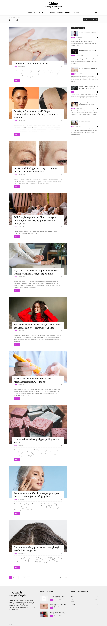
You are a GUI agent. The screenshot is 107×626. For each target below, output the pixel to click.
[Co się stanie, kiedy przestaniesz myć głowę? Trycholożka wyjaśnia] (38, 536)
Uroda (67, 12)
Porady (60, 12)
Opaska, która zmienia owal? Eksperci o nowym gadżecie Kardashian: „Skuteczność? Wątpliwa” (36, 114)
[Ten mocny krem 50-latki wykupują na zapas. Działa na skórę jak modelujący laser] (38, 482)
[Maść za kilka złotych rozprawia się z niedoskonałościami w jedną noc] (38, 367)
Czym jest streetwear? (84, 121)
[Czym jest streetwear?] (74, 122)
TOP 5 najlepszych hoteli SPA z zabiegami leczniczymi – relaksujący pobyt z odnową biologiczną (35, 220)
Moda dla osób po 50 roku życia (87, 50)
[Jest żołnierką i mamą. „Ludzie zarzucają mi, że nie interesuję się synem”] (44, 598)
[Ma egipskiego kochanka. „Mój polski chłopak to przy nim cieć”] (44, 614)
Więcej (16, 80)
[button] (96, 13)
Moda (44, 12)
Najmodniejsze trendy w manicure (31, 63)
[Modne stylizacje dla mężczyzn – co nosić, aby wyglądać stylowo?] (74, 88)
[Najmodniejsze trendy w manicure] (38, 46)
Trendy (52, 12)
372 (24, 577)
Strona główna (34, 12)
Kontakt (76, 12)
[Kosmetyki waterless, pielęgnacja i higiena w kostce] (38, 424)
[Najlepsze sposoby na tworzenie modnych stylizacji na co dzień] (74, 104)
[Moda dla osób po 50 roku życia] (74, 51)
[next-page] (28, 577)
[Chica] (53, 5)
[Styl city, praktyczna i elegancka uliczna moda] (74, 33)
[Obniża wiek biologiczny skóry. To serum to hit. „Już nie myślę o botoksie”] (38, 157)
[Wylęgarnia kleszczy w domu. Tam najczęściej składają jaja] (44, 606)
